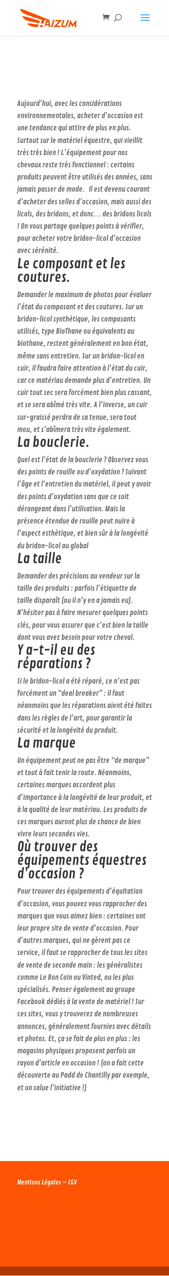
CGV (72, 1182)
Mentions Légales (39, 1182)
